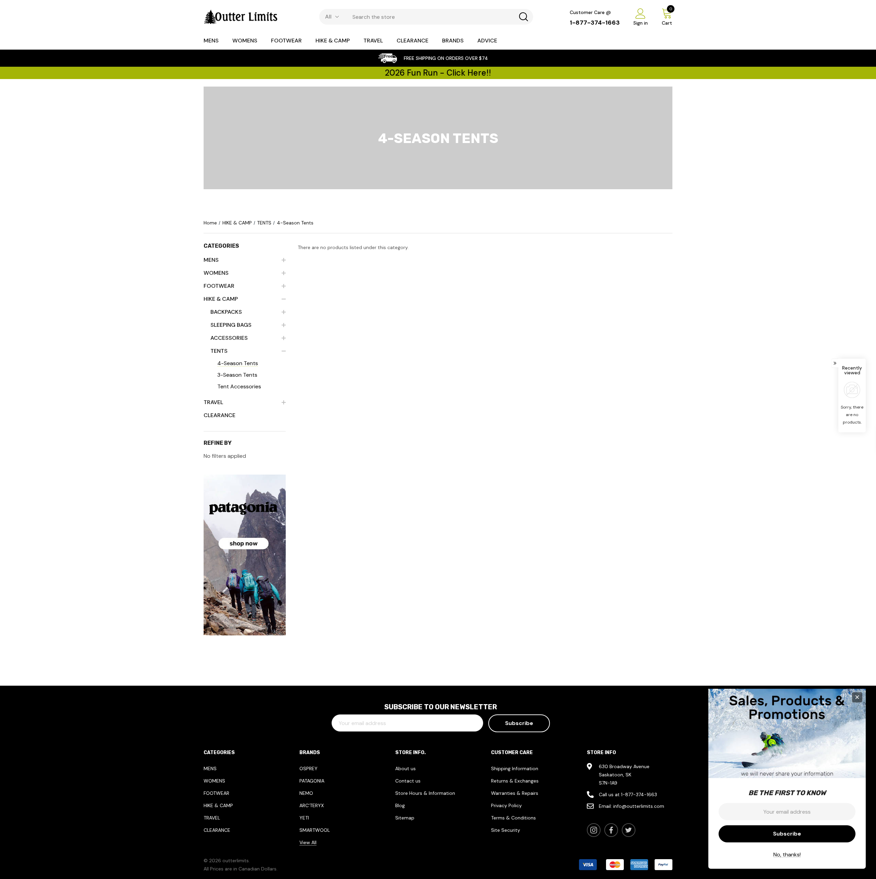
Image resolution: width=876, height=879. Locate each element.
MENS (210, 768)
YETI (304, 818)
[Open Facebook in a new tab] (611, 830)
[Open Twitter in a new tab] (628, 830)
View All (308, 842)
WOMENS (214, 781)
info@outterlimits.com (638, 806)
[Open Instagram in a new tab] (594, 830)
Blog (400, 805)
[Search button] (523, 17)
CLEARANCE (217, 830)
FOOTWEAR (216, 793)
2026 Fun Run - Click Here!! (438, 72)
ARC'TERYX (311, 805)
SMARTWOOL (314, 830)
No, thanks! (787, 854)
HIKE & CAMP (218, 805)
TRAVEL (212, 818)
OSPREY (308, 768)
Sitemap (404, 818)
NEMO (306, 793)
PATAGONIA (311, 781)
